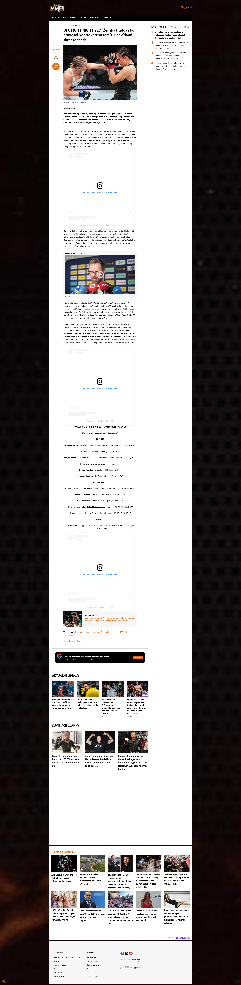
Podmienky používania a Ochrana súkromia (67, 957)
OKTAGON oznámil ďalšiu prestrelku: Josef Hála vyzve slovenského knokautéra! (87, 703)
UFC (64, 18)
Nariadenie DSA (59, 976)
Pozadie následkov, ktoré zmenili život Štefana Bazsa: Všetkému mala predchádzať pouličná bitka (170, 55)
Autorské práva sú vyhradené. (129, 962)
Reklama (90, 952)
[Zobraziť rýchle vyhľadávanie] (188, 18)
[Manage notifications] (4, 981)
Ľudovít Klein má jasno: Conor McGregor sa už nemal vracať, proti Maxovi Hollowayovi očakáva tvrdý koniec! (132, 762)
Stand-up (107, 18)
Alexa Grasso (80, 632)
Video (83, 18)
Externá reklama (92, 961)
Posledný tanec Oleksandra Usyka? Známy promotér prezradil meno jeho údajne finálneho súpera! (111, 706)
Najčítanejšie (159, 27)
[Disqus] (100, 809)
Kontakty (57, 961)
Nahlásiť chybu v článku (72, 641)
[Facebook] (122, 953)
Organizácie (75, 25)
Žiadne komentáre (56, 48)
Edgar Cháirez (107, 632)
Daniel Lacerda (93, 632)
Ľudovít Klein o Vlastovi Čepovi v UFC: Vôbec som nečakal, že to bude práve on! (65, 760)
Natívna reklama (92, 976)
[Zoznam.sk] (127, 968)
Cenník (89, 969)
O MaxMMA (58, 952)
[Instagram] (126, 953)
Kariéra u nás (58, 969)
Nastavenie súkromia (60, 965)
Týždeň (184, 27)
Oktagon (55, 18)
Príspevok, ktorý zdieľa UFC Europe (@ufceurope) (100, 225)
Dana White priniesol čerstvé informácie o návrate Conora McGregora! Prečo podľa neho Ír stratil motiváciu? (109, 619)
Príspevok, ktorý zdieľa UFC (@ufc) (100, 421)
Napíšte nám (58, 972)
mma (116, 632)
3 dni (174, 27)
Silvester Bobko (69, 108)
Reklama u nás (92, 957)
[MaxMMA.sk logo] (57, 8)
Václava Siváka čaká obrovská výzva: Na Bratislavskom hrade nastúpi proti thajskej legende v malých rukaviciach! (136, 706)
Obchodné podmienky (94, 965)
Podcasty (94, 18)
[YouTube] (131, 953)
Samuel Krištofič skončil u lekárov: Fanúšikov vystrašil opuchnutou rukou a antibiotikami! (63, 703)
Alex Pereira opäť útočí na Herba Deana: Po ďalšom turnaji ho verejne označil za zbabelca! (99, 760)
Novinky (74, 18)
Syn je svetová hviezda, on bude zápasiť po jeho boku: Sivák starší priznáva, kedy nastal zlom (171, 45)
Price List (90, 972)
